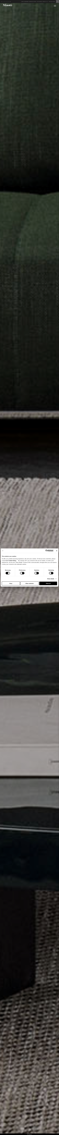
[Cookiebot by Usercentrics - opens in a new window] (46, 551)
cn (8, 1)
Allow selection (29, 583)
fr (5, 1)
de (4, 1)
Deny (10, 583)
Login (22, 1)
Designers (26, 1)
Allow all (48, 583)
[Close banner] (56, 550)
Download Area (32, 1)
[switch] (22, 573)
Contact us (45, 1)
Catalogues (39, 1)
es (7, 1)
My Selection (52, 1)
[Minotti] (7, 5)
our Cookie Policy (11, 560)
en (1, 1)
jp (10, 1)
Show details (50, 578)
